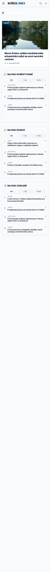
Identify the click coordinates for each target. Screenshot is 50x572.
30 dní (39, 80)
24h (11, 80)
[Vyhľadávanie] (40, 3)
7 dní (25, 80)
